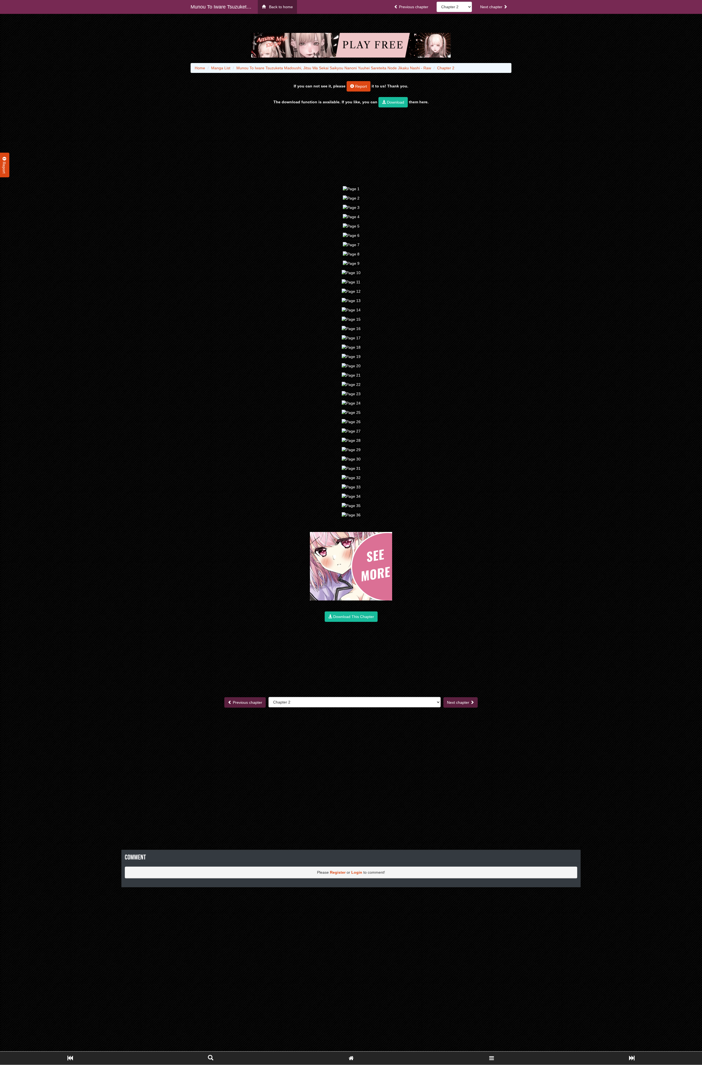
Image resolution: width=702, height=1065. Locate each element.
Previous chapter (413, 7)
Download (395, 102)
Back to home (279, 7)
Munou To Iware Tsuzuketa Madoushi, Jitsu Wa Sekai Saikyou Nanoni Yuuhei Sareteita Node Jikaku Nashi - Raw (224, 7)
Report (360, 86)
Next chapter (491, 7)
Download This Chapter (353, 616)
